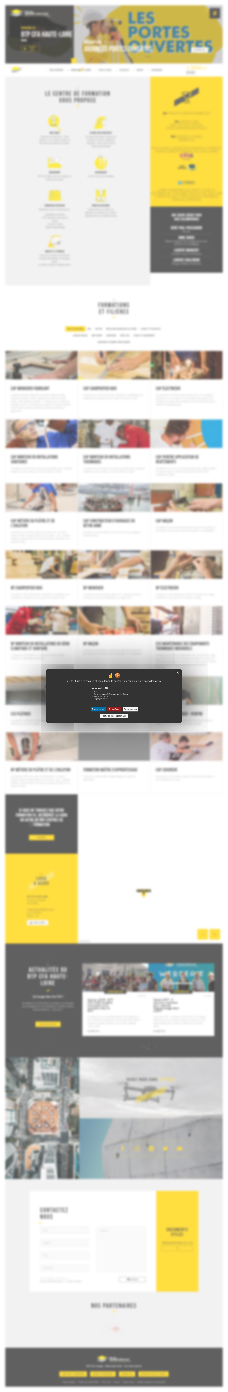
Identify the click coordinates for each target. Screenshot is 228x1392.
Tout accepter (98, 709)
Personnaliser (130, 709)
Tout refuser (114, 709)
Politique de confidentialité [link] (114, 716)
